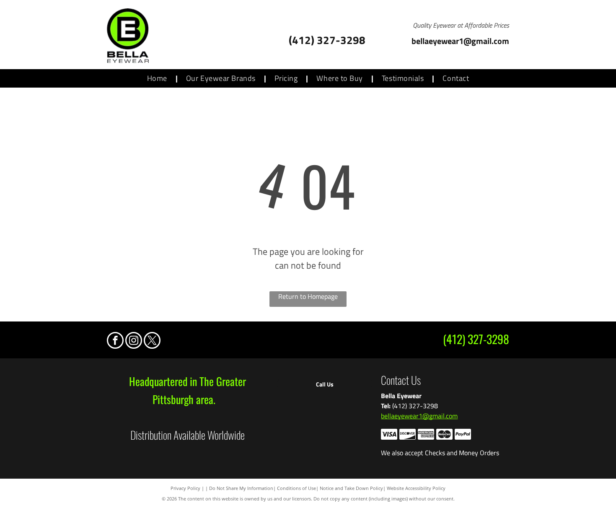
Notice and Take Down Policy (351, 488)
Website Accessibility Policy (416, 488)
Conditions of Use (296, 488)
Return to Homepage (308, 296)
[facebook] (115, 341)
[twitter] (152, 341)
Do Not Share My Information (241, 488)
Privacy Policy (185, 488)
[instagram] (133, 341)
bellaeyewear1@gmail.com (419, 416)
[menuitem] (158, 78)
